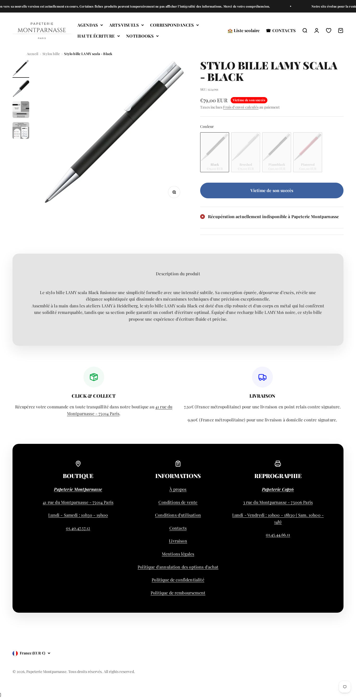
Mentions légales (178, 554)
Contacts (178, 528)
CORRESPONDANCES (172, 25)
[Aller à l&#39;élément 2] (21, 89)
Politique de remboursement (178, 592)
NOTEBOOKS (139, 36)
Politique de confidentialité (178, 579)
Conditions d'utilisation (178, 515)
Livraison (178, 541)
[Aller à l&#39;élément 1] (21, 68)
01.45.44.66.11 (278, 534)
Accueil (32, 53)
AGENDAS (87, 25)
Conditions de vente (177, 502)
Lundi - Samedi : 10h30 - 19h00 (78, 515)
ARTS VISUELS (124, 25)
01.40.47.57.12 (78, 528)
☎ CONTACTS (281, 30)
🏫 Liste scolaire (244, 30)
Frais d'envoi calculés (241, 107)
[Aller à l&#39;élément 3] (21, 110)
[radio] (214, 152)
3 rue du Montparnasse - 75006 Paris (278, 502)
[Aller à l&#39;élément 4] (21, 131)
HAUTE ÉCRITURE (96, 36)
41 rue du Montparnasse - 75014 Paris (78, 502)
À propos (177, 489)
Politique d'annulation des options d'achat (178, 567)
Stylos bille (51, 53)
